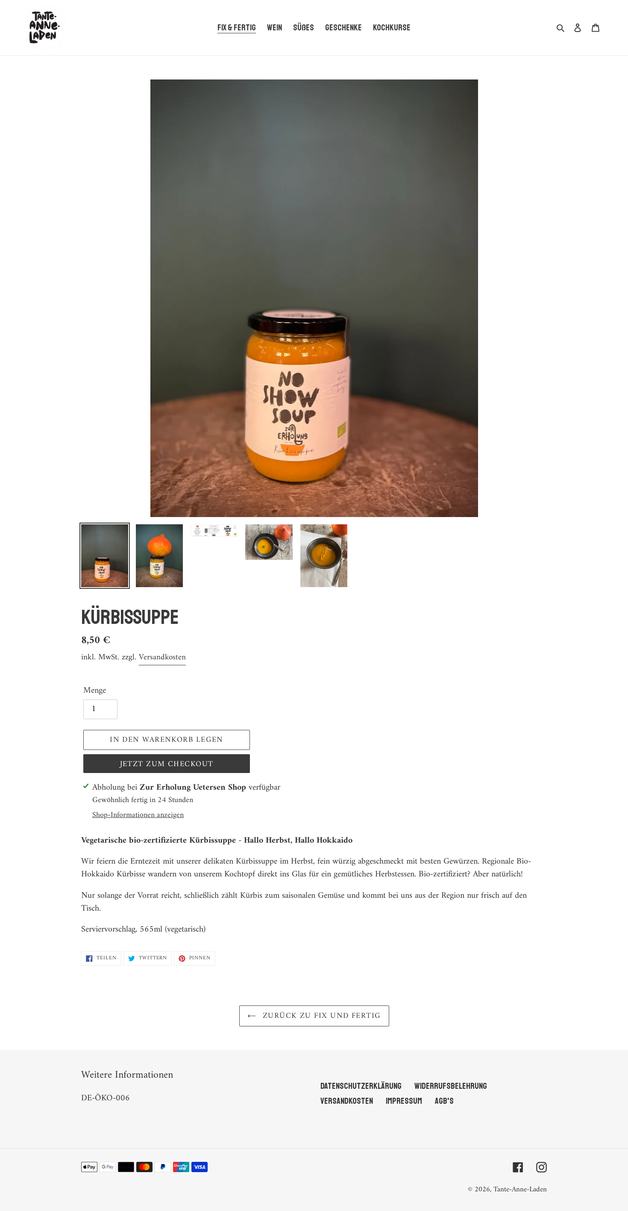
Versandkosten (162, 657)
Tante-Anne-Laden (520, 1189)
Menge (94, 691)
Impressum (404, 1101)
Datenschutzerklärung (361, 1086)
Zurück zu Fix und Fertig (320, 1016)
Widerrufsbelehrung (450, 1086)
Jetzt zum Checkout (167, 764)
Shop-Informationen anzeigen (138, 815)
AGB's (444, 1101)
